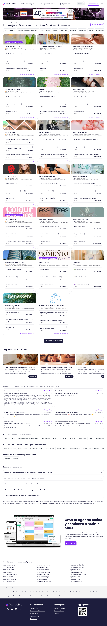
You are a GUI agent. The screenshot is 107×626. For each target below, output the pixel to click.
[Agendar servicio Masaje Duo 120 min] (87, 242)
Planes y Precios (59, 608)
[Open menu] (102, 3)
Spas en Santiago (76, 581)
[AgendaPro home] (10, 4)
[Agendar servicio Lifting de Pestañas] (87, 148)
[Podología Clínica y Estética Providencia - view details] (87, 39)
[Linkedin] (16, 609)
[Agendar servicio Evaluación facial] (53, 242)
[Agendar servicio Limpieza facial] (53, 271)
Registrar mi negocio (93, 3)
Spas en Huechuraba (77, 565)
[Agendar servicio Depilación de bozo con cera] (19, 55)
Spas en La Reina (75, 577)
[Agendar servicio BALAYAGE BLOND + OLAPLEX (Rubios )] (19, 192)
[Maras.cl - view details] (53, 82)
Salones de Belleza (62, 448)
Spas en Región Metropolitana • (19, 22)
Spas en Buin (7, 572)
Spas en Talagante (43, 574)
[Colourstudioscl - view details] (19, 212)
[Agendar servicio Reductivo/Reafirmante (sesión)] (53, 185)
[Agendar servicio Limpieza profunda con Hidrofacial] (53, 228)
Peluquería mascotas (10, 448)
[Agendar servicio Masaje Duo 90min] (87, 235)
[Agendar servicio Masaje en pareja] (19, 328)
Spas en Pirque (75, 579)
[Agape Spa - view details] (87, 255)
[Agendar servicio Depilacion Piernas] (19, 112)
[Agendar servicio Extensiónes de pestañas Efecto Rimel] (87, 185)
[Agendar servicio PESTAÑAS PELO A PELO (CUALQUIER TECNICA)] (87, 141)
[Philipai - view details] (87, 212)
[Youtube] (20, 609)
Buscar (80, 4)
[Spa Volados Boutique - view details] (19, 82)
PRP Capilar (73, 30)
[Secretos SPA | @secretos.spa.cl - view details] (53, 169)
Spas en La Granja (43, 577)
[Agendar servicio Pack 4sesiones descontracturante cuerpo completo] (19, 321)
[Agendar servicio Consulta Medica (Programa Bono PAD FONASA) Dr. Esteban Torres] (53, 314)
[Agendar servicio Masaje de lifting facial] (53, 285)
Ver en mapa (98, 25)
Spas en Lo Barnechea (44, 581)
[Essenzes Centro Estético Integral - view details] (53, 212)
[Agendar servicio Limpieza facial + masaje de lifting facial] (53, 278)
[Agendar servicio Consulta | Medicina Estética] (19, 271)
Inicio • (5, 22)
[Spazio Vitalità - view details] (19, 125)
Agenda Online (59, 611)
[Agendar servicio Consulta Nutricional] (19, 278)
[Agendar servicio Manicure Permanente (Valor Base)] (53, 148)
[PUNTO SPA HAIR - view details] (19, 169)
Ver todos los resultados (53, 341)
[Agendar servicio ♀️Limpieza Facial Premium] (87, 285)
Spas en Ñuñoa (75, 570)
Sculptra (91, 30)
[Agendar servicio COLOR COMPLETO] (19, 185)
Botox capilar (82, 30)
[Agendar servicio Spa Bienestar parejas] (19, 314)
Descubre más (70, 543)
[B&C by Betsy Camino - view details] (53, 39)
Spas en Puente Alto (10, 574)
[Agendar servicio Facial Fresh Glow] (87, 271)
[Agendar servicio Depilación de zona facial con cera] (19, 62)
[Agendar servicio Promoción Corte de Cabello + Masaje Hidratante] (19, 242)
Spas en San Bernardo (77, 567)
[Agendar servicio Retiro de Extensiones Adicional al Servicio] (19, 69)
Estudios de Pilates (50, 448)
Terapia (85, 448)
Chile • (8, 22)
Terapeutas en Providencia (11, 458)
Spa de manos (64, 30)
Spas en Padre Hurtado (78, 574)
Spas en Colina (8, 577)
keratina (55, 30)
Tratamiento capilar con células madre (28, 30)
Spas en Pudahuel (9, 581)
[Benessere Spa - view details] (19, 298)
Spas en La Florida (43, 570)
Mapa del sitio (34, 616)
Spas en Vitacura (76, 572)
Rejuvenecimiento (45, 30)
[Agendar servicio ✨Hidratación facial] (87, 278)
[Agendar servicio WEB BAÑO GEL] (87, 69)
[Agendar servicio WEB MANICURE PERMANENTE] (87, 55)
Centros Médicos (22, 448)
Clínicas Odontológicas (36, 448)
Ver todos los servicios (26, 74)
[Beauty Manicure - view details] (87, 125)
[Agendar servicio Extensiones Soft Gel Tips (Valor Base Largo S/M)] (53, 141)
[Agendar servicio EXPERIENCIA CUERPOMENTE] (53, 98)
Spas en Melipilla (8, 567)
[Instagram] (8, 609)
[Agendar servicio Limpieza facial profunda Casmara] (53, 235)
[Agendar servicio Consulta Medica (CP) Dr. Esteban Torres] (53, 321)
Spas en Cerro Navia (43, 565)
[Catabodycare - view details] (53, 255)
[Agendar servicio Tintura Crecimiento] (87, 112)
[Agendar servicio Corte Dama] (53, 69)
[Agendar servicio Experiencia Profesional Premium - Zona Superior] (53, 105)
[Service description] (22, 54)
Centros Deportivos (94, 448)
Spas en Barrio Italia (9, 565)
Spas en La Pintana (9, 579)
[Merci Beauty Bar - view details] (87, 82)
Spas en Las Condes (43, 572)
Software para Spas (77, 537)
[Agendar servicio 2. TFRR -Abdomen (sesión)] (53, 199)
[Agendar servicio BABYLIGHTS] (19, 199)
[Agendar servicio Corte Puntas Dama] (87, 98)
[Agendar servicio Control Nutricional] (19, 285)
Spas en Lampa (42, 579)
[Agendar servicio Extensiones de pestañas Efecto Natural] (87, 192)
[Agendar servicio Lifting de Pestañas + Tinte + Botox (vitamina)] (87, 155)
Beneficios (33, 619)
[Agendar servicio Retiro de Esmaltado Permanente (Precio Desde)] (53, 155)
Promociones (34, 614)
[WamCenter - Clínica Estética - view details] (53, 298)
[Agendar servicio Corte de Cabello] (19, 235)
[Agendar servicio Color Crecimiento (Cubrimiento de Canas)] (19, 228)
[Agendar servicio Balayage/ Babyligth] (53, 55)
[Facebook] (12, 609)
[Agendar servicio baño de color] (53, 62)
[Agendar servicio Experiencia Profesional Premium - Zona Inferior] (53, 112)
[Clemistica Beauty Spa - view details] (19, 39)
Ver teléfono (32, 376)
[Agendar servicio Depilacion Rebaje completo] (19, 105)
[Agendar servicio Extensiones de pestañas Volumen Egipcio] (87, 199)
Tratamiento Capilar (9, 30)
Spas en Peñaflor (8, 570)
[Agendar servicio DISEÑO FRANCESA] (87, 62)
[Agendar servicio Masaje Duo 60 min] (87, 228)
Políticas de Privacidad (37, 611)
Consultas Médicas (75, 448)
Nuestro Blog (34, 608)
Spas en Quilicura (42, 567)
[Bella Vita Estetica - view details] (53, 125)
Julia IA (56, 614)
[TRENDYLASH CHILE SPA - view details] (87, 169)
